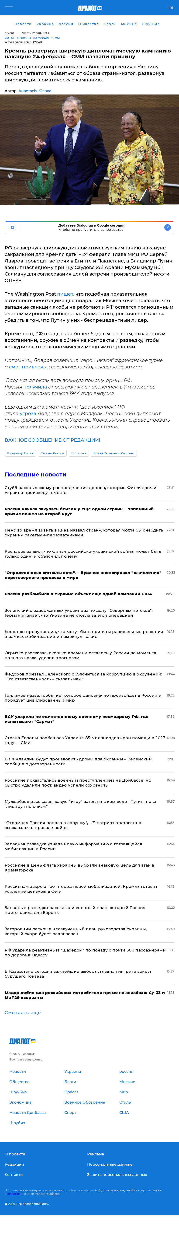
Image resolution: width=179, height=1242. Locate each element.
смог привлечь (27, 367)
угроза (29, 413)
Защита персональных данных (117, 1174)
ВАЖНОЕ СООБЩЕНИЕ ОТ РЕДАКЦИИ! (52, 440)
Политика (78, 453)
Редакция (14, 1164)
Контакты (14, 1174)
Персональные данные (110, 1164)
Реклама (95, 1154)
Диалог (9, 33)
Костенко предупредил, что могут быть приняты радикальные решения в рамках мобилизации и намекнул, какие (84, 634)
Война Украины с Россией (113, 453)
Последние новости (35, 474)
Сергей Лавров (52, 453)
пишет (65, 294)
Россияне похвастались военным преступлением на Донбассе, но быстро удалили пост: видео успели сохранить (78, 782)
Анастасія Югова (34, 91)
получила (35, 387)
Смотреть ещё (23, 1012)
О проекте (15, 1154)
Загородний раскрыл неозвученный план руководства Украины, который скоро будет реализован (76, 931)
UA (170, 7)
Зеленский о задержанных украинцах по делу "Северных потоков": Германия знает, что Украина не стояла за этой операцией (79, 613)
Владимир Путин (20, 453)
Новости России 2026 (34, 33)
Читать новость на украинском (32, 38)
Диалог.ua (13, 1194)
